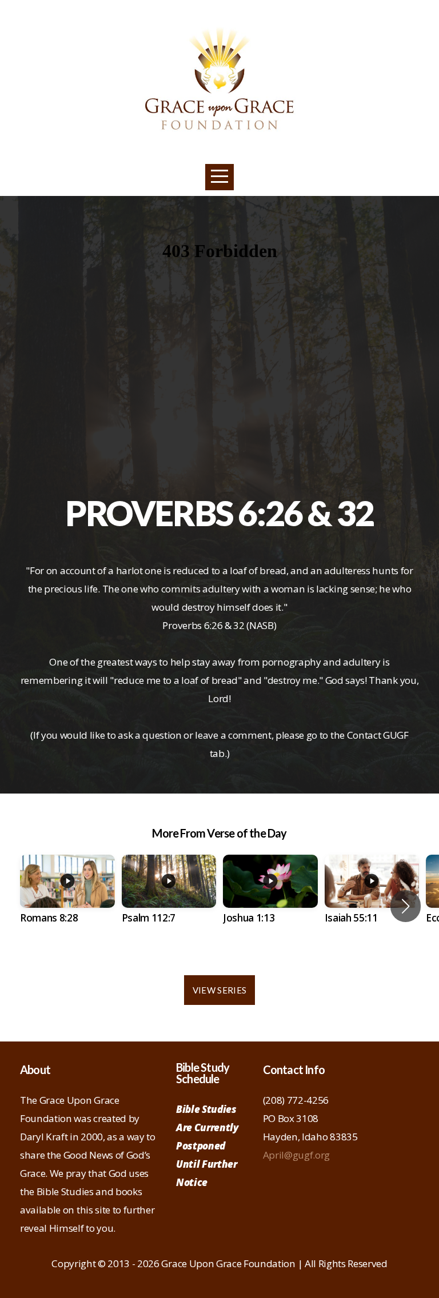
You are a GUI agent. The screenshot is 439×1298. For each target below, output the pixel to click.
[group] (67, 899)
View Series (219, 990)
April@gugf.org (296, 1154)
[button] (405, 906)
